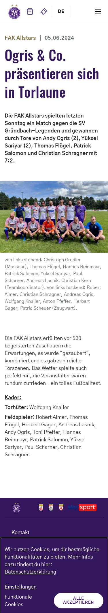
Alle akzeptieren (78, 601)
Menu (98, 11)
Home (14, 11)
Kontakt (20, 532)
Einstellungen (21, 587)
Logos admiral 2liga (61, 507)
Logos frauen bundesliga (51, 507)
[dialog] (54, 575)
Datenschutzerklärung (30, 572)
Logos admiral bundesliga (41, 507)
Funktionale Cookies (18, 601)
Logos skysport (82, 507)
